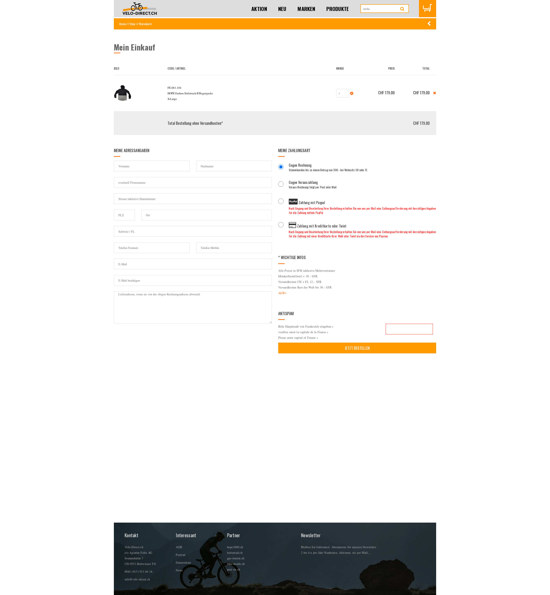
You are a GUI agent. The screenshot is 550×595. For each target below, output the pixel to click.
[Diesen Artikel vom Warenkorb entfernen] (434, 92)
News (179, 570)
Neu (282, 8)
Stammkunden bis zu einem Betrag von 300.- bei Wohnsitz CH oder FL (328, 168)
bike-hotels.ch (236, 564)
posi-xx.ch (233, 569)
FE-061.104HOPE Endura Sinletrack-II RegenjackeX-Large (190, 93)
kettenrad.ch (235, 553)
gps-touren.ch (235, 558)
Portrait (180, 555)
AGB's (282, 293)
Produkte (337, 8)
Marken (306, 8)
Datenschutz (183, 562)
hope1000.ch (235, 547)
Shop (132, 23)
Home (122, 23)
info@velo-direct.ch (137, 579)
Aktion (259, 8)
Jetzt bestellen (357, 348)
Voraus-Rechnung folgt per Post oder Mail (312, 185)
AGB (179, 547)
